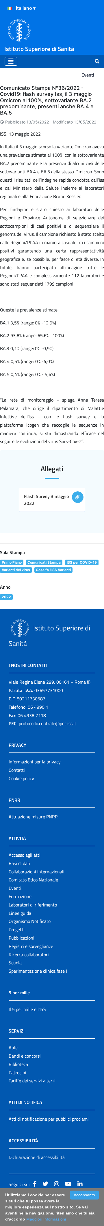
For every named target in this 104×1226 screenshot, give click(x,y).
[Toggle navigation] (11, 61)
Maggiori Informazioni (46, 1219)
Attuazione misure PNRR (33, 816)
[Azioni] (9, 8)
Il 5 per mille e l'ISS (27, 1009)
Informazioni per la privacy (35, 761)
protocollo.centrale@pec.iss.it (47, 723)
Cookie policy (21, 778)
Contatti (17, 770)
